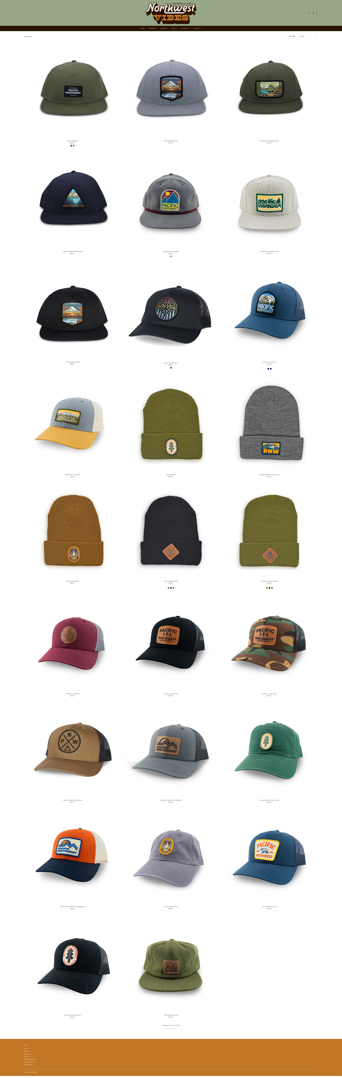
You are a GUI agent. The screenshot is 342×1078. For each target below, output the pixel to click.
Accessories (185, 28)
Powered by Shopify (30, 1072)
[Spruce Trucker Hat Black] (72, 964)
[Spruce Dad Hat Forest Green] (269, 749)
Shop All (197, 28)
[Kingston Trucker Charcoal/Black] (171, 749)
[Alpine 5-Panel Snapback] (171, 201)
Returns (26, 1051)
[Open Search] (309, 13)
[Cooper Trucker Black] (171, 643)
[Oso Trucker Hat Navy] (269, 856)
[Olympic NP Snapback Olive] (269, 90)
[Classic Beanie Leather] (171, 530)
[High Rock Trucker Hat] (72, 424)
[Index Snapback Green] (171, 964)
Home (143, 28)
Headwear (152, 28)
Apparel (163, 28)
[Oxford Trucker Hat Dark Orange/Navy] (72, 856)
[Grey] (74, 146)
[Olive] (71, 146)
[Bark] (168, 588)
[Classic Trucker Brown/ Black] (72, 749)
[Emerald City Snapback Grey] (269, 201)
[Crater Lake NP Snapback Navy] (72, 201)
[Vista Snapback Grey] (171, 90)
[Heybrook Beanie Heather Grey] (269, 424)
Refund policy (28, 1064)
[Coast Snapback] (72, 90)
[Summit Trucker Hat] (269, 311)
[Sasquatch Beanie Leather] (269, 530)
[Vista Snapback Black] (72, 311)
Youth (173, 28)
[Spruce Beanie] (171, 424)
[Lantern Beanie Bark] (72, 530)
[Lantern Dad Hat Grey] (171, 856)
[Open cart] (317, 13)
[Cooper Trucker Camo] (269, 643)
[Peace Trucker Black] (171, 312)
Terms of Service (29, 1062)
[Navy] (268, 369)
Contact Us (27, 1054)
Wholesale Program (30, 1059)
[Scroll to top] (338, 1073)
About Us (27, 1056)
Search (26, 1048)
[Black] (171, 368)
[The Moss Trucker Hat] (72, 643)
